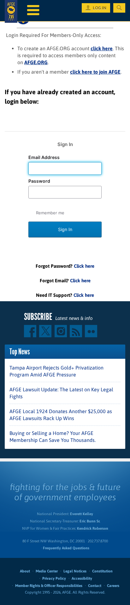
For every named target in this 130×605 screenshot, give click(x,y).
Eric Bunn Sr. (90, 521)
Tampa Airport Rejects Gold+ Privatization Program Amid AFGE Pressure (56, 371)
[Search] (119, 8)
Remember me (50, 212)
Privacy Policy (54, 578)
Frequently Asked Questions (66, 548)
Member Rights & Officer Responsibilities (48, 586)
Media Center (47, 571)
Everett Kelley (81, 514)
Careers (113, 586)
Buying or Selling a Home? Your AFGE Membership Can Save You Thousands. (52, 436)
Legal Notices (74, 571)
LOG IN (99, 7)
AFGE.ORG (36, 62)
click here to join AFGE (95, 72)
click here (102, 48)
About (25, 571)
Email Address (44, 157)
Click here (84, 266)
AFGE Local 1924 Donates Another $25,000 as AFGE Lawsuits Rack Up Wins (60, 414)
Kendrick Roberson (92, 528)
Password (39, 181)
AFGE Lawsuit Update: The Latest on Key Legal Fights (61, 393)
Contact (94, 586)
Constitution (102, 571)
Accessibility (82, 578)
